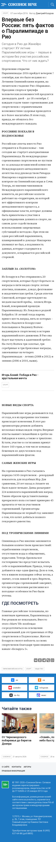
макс (43, 695)
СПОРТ (5, 385)
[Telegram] (44, 660)
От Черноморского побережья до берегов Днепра (16, 740)
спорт (28, 669)
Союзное (7, 757)
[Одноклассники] (40, 660)
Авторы (27, 767)
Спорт (5, 13)
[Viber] (48, 660)
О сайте (5, 767)
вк (17, 680)
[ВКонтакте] (35, 660)
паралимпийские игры (13, 669)
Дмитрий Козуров (45, 13)
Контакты (16, 767)
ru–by (17, 695)
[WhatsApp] (52, 660)
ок (44, 680)
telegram (43, 687)
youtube (17, 687)
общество (39, 669)
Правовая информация (13, 771)
